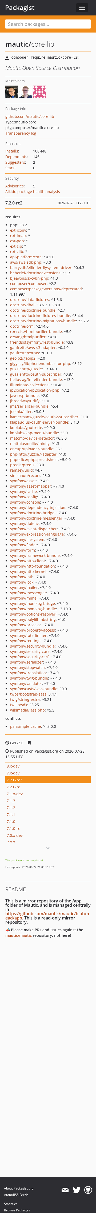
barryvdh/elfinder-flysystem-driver (40, 267)
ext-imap (18, 235)
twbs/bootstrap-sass (28, 694)
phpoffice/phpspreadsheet (34, 459)
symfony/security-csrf (29, 656)
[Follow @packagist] (77, 1190)
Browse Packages (17, 1210)
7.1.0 (11, 821)
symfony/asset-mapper (30, 486)
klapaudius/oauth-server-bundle (39, 422)
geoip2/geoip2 (22, 358)
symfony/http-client (27, 560)
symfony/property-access (32, 630)
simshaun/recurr (25, 475)
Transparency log (20, 133)
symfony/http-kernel (28, 571)
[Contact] (65, 1190)
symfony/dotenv (24, 523)
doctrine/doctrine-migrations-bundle (43, 320)
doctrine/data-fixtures (29, 299)
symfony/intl (21, 576)
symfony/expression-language (37, 534)
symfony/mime (23, 598)
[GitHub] (88, 1190)
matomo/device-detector (32, 438)
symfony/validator (26, 683)
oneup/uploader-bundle (31, 448)
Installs (11, 151)
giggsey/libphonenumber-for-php (40, 363)
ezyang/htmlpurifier (28, 336)
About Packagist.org (19, 1188)
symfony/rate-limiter (28, 635)
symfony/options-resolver (32, 614)
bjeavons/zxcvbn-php (29, 278)
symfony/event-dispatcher (33, 528)
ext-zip (16, 246)
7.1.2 (11, 807)
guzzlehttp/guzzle (26, 368)
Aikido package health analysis (32, 191)
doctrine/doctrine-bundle (32, 310)
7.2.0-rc (13, 786)
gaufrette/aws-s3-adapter (33, 347)
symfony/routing (24, 640)
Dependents (16, 156)
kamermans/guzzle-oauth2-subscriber (44, 416)
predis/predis (22, 464)
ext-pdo (17, 240)
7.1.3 (11, 800)
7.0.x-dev (15, 835)
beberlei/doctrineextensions (35, 272)
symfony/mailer (24, 587)
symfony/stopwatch (27, 667)
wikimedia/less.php (27, 710)
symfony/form (22, 550)
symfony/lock (21, 582)
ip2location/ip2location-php (34, 390)
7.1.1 (11, 814)
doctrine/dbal (22, 304)
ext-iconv (18, 230)
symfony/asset (23, 480)
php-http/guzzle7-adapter (33, 454)
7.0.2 (11, 842)
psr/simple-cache (25, 726)
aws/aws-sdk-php (25, 262)
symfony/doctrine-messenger (36, 518)
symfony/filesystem (27, 539)
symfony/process (25, 624)
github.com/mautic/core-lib (29, 116)
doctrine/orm (22, 326)
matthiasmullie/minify (30, 443)
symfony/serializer (26, 662)
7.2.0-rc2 (14, 779)
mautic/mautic (18, 935)
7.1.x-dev (15, 793)
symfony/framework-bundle (35, 555)
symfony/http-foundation (32, 566)
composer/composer (28, 283)
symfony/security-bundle (32, 646)
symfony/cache (23, 491)
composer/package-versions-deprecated (46, 288)
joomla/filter (21, 411)
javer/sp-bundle (24, 395)
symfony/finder (23, 544)
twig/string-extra (25, 699)
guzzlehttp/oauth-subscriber (35, 374)
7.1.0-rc (13, 828)
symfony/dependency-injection (37, 507)
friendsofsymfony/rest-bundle (37, 342)
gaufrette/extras (24, 352)
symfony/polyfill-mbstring (33, 619)
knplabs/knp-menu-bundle (34, 432)
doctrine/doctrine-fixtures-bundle (40, 315)
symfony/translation (28, 672)
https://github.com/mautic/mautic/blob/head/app (47, 916)
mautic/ (18, 44)
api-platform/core (26, 256)
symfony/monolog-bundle (33, 608)
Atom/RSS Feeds (16, 1194)
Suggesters (15, 162)
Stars (9, 167)
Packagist (20, 7)
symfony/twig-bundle (29, 678)
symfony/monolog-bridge (32, 603)
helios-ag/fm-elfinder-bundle (36, 379)
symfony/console (25, 502)
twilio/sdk (18, 704)
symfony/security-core (30, 651)
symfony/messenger (28, 592)
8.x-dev (13, 766)
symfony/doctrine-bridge (32, 512)
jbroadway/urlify (24, 400)
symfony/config (23, 496)
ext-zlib (16, 251)
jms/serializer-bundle (29, 406)
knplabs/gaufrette (26, 427)
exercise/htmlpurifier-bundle (36, 331)
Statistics (10, 1204)
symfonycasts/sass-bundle (33, 688)
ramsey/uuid (21, 470)
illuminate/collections (29, 384)
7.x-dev (13, 773)
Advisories (14, 185)
